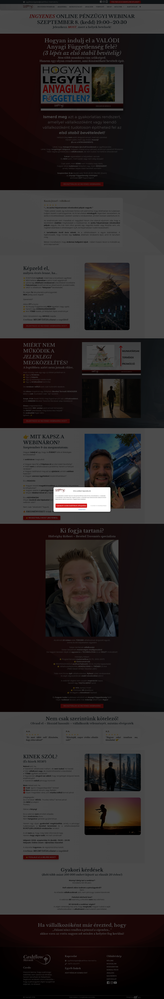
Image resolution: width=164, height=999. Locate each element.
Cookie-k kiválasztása (98, 505)
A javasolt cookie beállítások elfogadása (71, 505)
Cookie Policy (82, 509)
